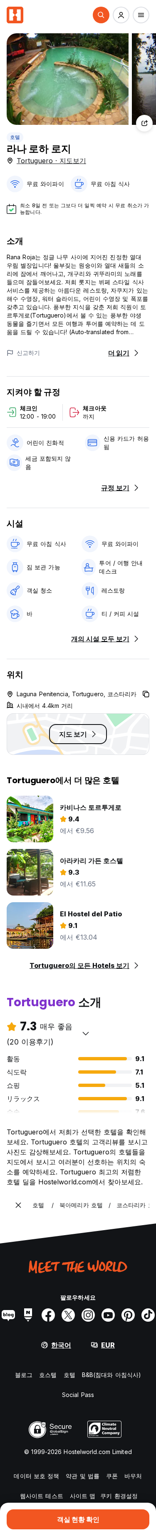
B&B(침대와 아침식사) (111, 1374)
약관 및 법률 (82, 1475)
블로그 (23, 1374)
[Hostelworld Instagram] (88, 1315)
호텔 (15, 137)
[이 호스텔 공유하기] (144, 123)
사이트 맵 (83, 1495)
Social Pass (78, 1394)
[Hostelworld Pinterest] (128, 1315)
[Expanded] (18, 1205)
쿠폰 (112, 1475)
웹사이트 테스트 (41, 1495)
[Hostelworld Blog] (8, 1315)
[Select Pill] (101, 15)
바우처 (133, 1475)
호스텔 (48, 1374)
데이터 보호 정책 (36, 1475)
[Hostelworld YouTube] (108, 1315)
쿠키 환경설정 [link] (119, 1495)
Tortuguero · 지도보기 (51, 160)
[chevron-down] (86, 1033)
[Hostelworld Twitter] (68, 1315)
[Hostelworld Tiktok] (148, 1315)
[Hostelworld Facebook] (48, 1315)
